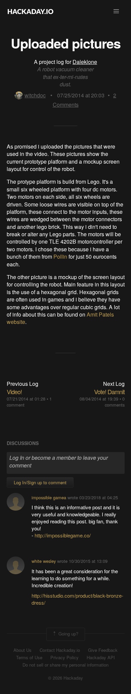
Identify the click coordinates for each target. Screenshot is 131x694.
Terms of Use (29, 658)
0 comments (115, 402)
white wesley (44, 561)
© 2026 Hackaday (65, 678)
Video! (14, 391)
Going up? (67, 633)
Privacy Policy (64, 658)
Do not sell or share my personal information (65, 665)
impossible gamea (49, 497)
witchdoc (35, 95)
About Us (22, 650)
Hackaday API (101, 658)
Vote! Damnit (109, 391)
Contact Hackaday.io (60, 650)
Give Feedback (103, 650)
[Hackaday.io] (30, 11)
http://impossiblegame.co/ (63, 535)
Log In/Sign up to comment (40, 482)
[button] (116, 11)
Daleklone (85, 62)
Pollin (60, 256)
